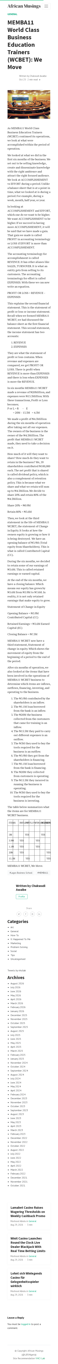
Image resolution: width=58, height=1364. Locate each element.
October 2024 (18, 1066)
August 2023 (17, 1114)
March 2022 (17, 1169)
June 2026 (16, 991)
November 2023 (19, 1102)
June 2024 (16, 1082)
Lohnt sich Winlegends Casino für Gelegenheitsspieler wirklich (26, 1279)
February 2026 (18, 1007)
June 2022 (16, 1157)
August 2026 (17, 983)
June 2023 (16, 1118)
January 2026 (17, 1011)
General (12, 14)
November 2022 (19, 1142)
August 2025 (17, 1030)
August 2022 (17, 1149)
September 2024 (19, 1070)
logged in (25, 1324)
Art (12, 927)
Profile (22, 896)
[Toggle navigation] (46, 6)
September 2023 (19, 1110)
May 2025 (16, 1042)
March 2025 (17, 1050)
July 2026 (15, 987)
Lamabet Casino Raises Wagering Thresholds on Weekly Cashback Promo (28, 1212)
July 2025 (15, 1035)
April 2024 (16, 1090)
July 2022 (15, 1153)
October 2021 (18, 1185)
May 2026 (16, 995)
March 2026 (17, 1003)
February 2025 (18, 1054)
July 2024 (15, 1078)
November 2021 (19, 1181)
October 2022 (18, 1145)
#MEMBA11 (42, 872)
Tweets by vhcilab (16, 970)
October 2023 (18, 1106)
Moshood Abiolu (18, 1221)
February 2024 (18, 1094)
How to (15, 935)
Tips (13, 955)
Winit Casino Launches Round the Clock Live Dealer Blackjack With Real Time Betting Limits (28, 1244)
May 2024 (16, 1086)
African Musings (24, 6)
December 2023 (19, 1098)
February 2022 (18, 1173)
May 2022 (16, 1161)
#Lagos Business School (21, 872)
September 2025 (19, 1026)
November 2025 (19, 1019)
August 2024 (17, 1074)
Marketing (16, 943)
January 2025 (17, 1058)
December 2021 (19, 1177)
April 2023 (16, 1126)
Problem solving (19, 947)
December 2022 (19, 1137)
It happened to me (20, 939)
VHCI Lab (40, 1358)
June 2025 (16, 1038)
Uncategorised (18, 958)
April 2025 (16, 1046)
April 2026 (16, 999)
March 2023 (17, 1130)
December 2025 (19, 1015)
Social (14, 951)
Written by (33, 75)
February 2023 (18, 1133)
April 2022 (16, 1165)
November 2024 (19, 1062)
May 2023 (16, 1122)
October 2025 (18, 1023)
